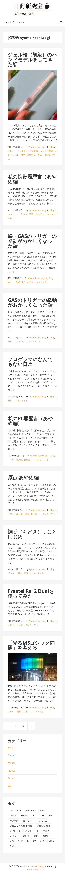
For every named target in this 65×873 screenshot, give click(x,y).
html (42, 810)
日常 (31, 214)
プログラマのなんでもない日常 (30, 361)
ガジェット (13, 214)
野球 (12, 845)
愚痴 (19, 711)
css (11, 810)
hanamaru (31, 810)
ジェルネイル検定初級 (27, 150)
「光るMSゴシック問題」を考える (31, 645)
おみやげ (14, 820)
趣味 (39, 154)
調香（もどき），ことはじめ (32, 534)
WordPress (32, 869)
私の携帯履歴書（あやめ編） (32, 179)
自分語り (31, 154)
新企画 (46, 835)
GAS (18, 282)
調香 (20, 573)
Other (10, 150)
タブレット (15, 830)
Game (11, 755)
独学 (23, 154)
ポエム (11, 513)
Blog (52, 147)
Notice (11, 770)
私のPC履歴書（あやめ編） (30, 420)
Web (10, 282)
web (29, 282)
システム (42, 820)
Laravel (13, 815)
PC (23, 282)
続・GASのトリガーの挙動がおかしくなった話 (32, 241)
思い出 (24, 214)
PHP (41, 815)
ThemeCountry (36, 866)
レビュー (12, 624)
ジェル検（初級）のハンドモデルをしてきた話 (32, 59)
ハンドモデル (32, 830)
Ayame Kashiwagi (37, 147)
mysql (24, 815)
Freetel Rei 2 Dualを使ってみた (31, 593)
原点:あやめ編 (23, 477)
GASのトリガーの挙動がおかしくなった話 (32, 302)
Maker (11, 573)
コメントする (40, 282)
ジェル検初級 (46, 150)
